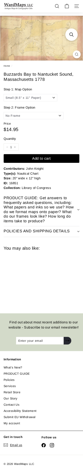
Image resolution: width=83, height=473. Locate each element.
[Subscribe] (67, 341)
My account (12, 423)
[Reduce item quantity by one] (7, 147)
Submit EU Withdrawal (19, 417)
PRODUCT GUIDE (17, 373)
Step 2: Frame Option (19, 107)
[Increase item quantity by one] (15, 147)
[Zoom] (77, 54)
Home (7, 66)
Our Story (10, 398)
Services (10, 386)
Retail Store (12, 392)
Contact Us (11, 404)
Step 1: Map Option (18, 89)
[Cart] (67, 6)
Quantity (10, 138)
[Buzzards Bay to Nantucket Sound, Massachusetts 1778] (33, 279)
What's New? (13, 367)
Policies (9, 380)
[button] (71, 34)
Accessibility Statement (20, 411)
